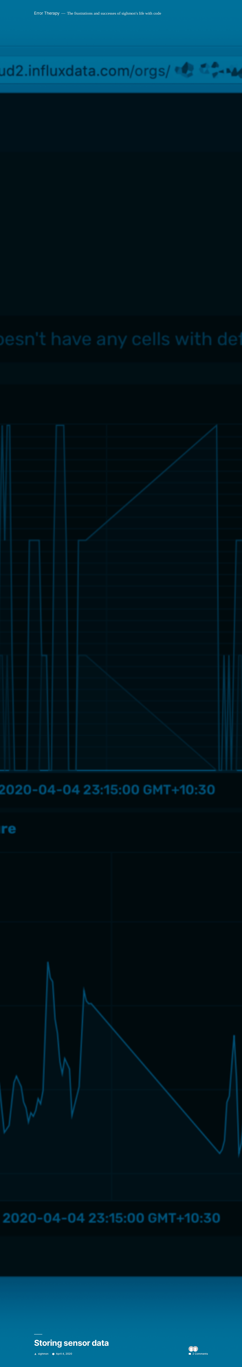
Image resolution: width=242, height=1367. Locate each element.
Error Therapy (47, 13)
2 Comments (200, 1353)
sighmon (43, 1353)
